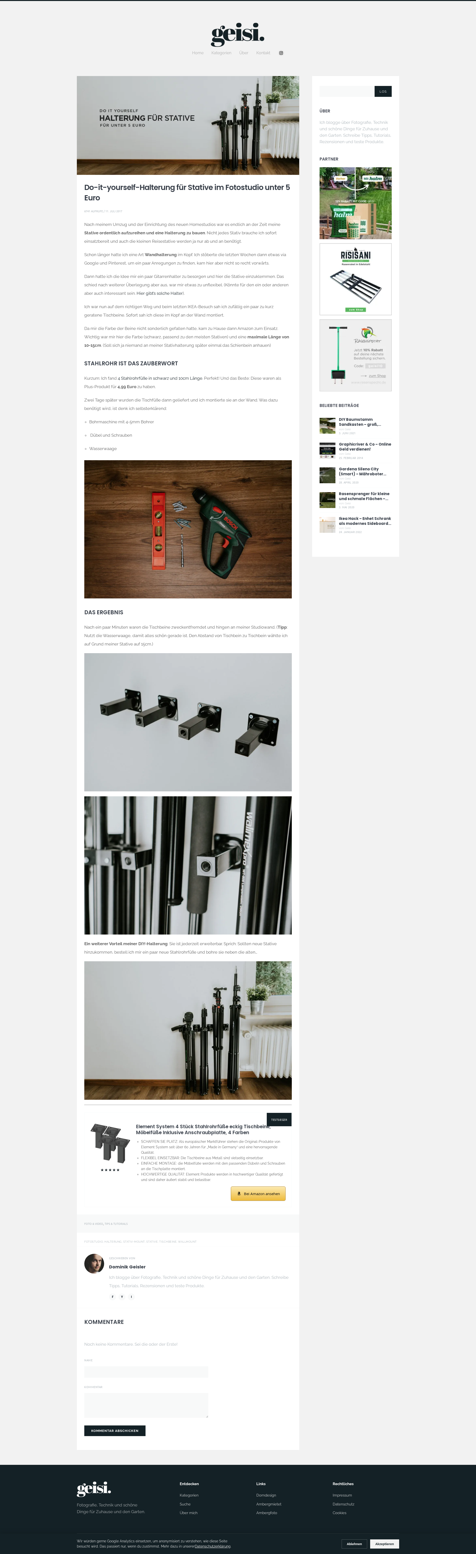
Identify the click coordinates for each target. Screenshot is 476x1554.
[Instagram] (281, 53)
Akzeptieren (384, 1544)
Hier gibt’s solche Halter (160, 293)
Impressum (342, 1495)
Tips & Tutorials (116, 1224)
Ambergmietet (268, 1504)
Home (198, 53)
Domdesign (266, 1495)
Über (243, 53)
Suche (185, 1504)
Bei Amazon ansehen (262, 1193)
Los (383, 91)
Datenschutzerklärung (213, 1546)
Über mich (189, 1513)
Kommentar (93, 1387)
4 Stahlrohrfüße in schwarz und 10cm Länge (160, 378)
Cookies (339, 1513)
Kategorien (221, 53)
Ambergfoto (266, 1513)
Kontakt (263, 53)
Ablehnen (354, 1544)
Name (88, 1360)
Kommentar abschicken (115, 1431)
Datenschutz (343, 1504)
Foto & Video (93, 1224)
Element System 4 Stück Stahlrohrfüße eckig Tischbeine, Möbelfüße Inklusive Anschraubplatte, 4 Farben (203, 1129)
